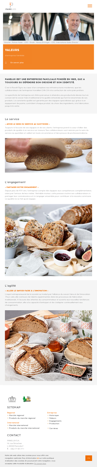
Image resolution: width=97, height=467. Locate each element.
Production (54, 423)
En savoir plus (17, 62)
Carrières (53, 428)
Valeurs (52, 418)
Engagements (55, 421)
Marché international (18, 425)
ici (38, 458)
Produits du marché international (24, 428)
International (13, 423)
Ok (88, 458)
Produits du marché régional (22, 418)
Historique (54, 415)
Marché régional (16, 415)
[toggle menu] (90, 5)
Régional (11, 413)
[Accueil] (10, 6)
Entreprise (52, 413)
